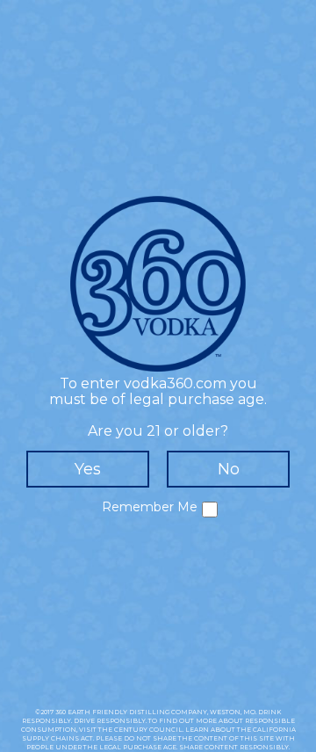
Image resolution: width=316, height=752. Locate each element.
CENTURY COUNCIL (148, 730)
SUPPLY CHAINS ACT (57, 738)
